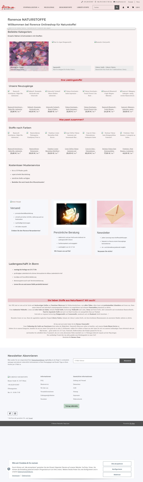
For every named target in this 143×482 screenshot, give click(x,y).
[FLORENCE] (9, 7)
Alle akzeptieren (117, 464)
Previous (13, 56)
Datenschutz (76, 384)
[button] (123, 7)
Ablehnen (117, 475)
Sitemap (75, 391)
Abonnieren (127, 361)
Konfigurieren (117, 469)
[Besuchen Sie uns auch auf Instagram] (15, 413)
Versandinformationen (47, 391)
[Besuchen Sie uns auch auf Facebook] (10, 413)
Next (130, 56)
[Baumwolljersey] (29, 56)
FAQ (42, 380)
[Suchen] (117, 7)
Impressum (76, 395)
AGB (74, 388)
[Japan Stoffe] (71, 56)
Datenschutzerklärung (38, 360)
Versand (30, 418)
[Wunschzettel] (128, 7)
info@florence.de (120, 2)
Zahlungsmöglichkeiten (47, 395)
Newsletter (44, 399)
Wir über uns (44, 388)
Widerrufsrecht (77, 399)
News (138, 2)
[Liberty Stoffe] (114, 56)
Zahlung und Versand (79, 380)
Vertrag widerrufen (71, 406)
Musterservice (45, 384)
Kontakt (130, 2)
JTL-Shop (132, 423)
